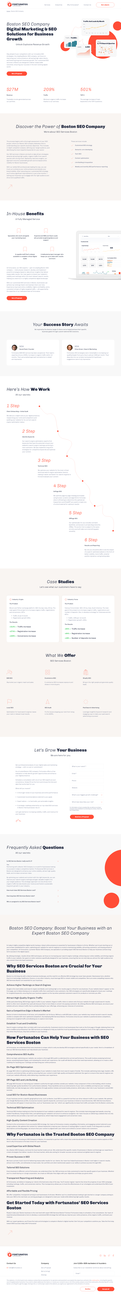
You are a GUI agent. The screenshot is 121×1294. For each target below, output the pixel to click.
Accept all (105, 1289)
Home (8, 11)
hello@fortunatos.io (15, 1268)
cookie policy (95, 1280)
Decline (87, 1289)
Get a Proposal (17, 73)
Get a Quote (105, 5)
